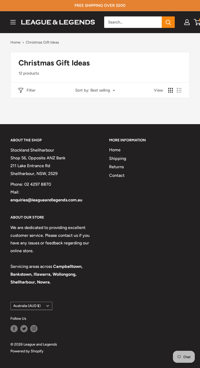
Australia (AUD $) (27, 306)
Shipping (117, 158)
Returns (116, 166)
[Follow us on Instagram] (34, 328)
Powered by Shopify (26, 351)
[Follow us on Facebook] (14, 328)
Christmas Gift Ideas (42, 42)
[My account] (187, 22)
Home (15, 42)
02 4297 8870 (37, 184)
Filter (31, 90)
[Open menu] (13, 22)
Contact (116, 175)
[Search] (168, 22)
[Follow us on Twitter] (24, 328)
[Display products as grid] (170, 90)
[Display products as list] (179, 90)
